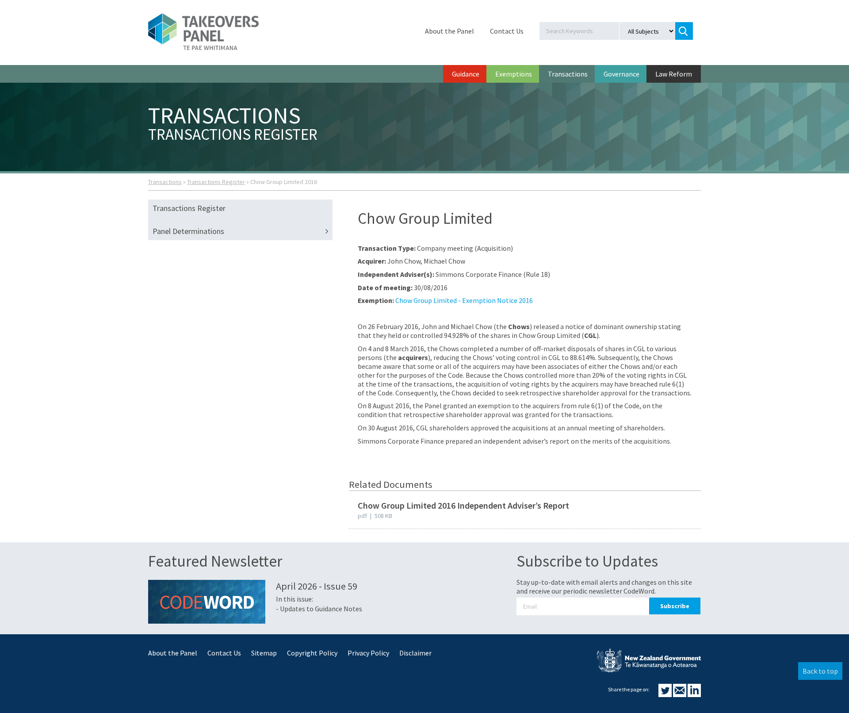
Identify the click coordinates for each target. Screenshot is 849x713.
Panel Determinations (188, 231)
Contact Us (507, 31)
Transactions (568, 73)
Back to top (820, 671)
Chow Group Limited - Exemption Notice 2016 (464, 300)
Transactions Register (216, 182)
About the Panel (449, 31)
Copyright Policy (312, 652)
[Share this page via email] (680, 694)
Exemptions (513, 73)
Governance (621, 73)
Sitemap (264, 652)
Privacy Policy (368, 652)
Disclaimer (415, 652)
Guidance (465, 73)
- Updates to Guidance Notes (319, 608)
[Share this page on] (665, 694)
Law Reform (673, 73)
